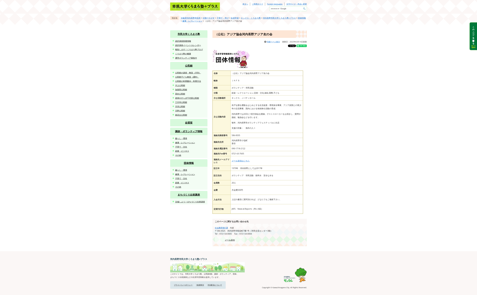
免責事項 (200, 285)
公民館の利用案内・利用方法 (188, 81)
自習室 (189, 122)
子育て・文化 (181, 147)
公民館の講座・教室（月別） (188, 72)
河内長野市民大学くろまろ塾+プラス (279, 18)
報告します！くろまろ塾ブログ (189, 49)
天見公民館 (180, 106)
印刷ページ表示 (273, 41)
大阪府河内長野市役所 (191, 18)
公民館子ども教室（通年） (187, 77)
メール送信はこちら (241, 160)
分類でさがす (209, 18)
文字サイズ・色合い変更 (296, 4)
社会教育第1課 (221, 227)
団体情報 (302, 18)
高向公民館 (180, 93)
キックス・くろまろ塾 (251, 18)
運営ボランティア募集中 (186, 58)
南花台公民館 (181, 115)
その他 (178, 155)
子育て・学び (223, 18)
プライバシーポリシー (183, 285)
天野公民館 (180, 110)
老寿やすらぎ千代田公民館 (187, 98)
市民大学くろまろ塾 (189, 34)
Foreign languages (274, 4)
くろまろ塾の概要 (183, 53)
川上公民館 (180, 85)
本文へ (245, 4)
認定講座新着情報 (183, 41)
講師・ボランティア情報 (188, 131)
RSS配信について (215, 285)
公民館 (189, 65)
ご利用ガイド (257, 4)
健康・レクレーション (192, 21)
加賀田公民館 (181, 89)
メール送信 (230, 240)
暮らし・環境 (181, 138)
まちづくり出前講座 (189, 194)
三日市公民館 (181, 102)
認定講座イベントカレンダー (188, 45)
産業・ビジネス (182, 151)
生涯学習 (235, 18)
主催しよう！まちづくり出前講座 (190, 201)
